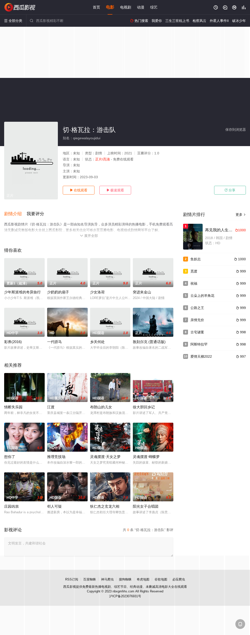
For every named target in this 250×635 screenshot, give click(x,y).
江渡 (50, 407)
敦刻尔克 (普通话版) (149, 342)
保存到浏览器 (235, 129)
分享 (230, 190)
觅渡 (193, 271)
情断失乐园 (13, 407)
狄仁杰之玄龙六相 (104, 506)
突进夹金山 (142, 292)
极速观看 (115, 190)
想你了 (9, 457)
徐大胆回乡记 (144, 407)
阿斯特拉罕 (199, 344)
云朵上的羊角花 (202, 296)
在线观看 (78, 190)
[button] (15, 214)
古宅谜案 (197, 332)
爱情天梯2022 (201, 356)
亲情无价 (197, 320)
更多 (241, 214)
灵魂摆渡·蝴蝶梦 (146, 457)
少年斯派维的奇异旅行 (22, 292)
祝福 (193, 283)
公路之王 (197, 308)
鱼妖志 (195, 259)
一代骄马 (54, 342)
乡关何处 (97, 342)
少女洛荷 (97, 292)
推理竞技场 (56, 457)
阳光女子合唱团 (145, 506)
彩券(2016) (13, 342)
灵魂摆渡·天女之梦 (105, 457)
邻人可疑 (54, 506)
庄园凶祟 (11, 506)
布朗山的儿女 (101, 407)
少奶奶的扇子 (58, 292)
